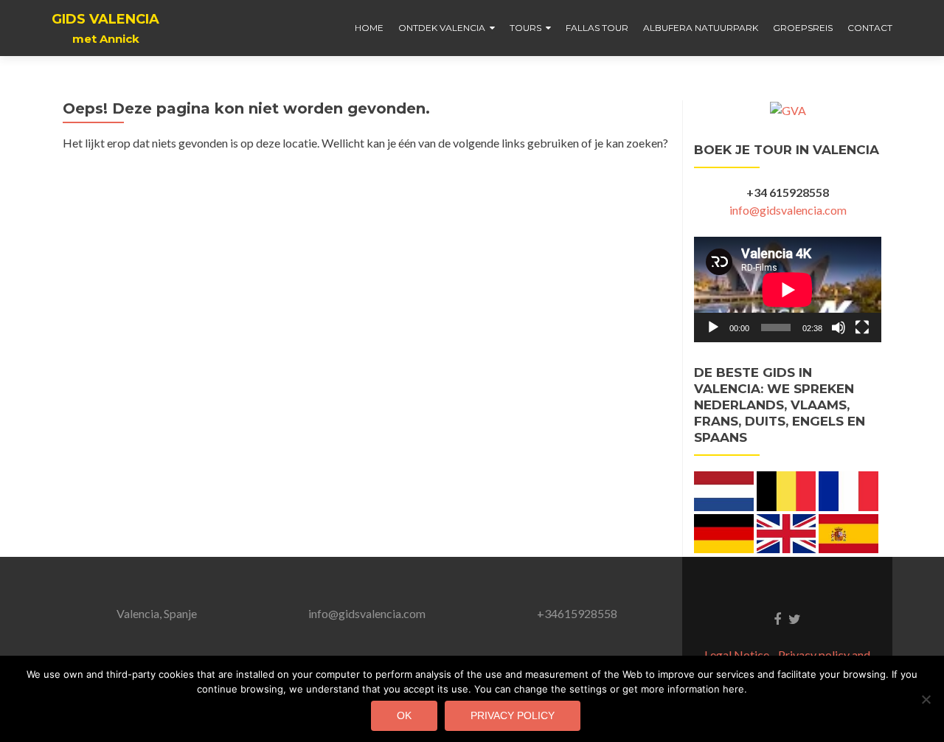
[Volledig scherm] (862, 327)
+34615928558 (577, 613)
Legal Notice (736, 655)
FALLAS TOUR (597, 27)
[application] (787, 289)
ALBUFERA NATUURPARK (700, 27)
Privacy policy (513, 715)
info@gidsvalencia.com (788, 210)
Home (369, 27)
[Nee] (925, 699)
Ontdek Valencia (441, 27)
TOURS (525, 27)
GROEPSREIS (803, 27)
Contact (869, 27)
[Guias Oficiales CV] (788, 109)
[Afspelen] (713, 327)
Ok (404, 715)
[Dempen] (838, 327)
